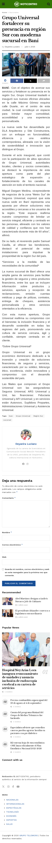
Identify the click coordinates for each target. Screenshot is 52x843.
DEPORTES (11, 820)
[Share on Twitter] (30, 81)
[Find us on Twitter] (3, 786)
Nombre (7, 532)
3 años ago (22, 605)
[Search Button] (48, 4)
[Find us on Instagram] (8, 786)
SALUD (9, 824)
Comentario (9, 498)
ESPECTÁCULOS (13, 808)
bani (11, 416)
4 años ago (22, 617)
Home (4, 12)
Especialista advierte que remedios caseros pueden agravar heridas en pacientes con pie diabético (27, 730)
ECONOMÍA (11, 816)
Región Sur (38, 416)
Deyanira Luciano (12, 47)
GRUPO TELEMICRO (28, 835)
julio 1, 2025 (30, 47)
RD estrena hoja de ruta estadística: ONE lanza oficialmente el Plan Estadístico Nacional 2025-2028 (27, 746)
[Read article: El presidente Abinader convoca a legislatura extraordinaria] (7, 613)
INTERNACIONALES (15, 804)
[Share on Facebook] (16, 81)
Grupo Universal (23, 416)
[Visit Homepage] (26, 4)
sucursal (7, 420)
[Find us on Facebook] (13, 786)
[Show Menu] (3, 4)
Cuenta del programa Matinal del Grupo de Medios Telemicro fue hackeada (26, 715)
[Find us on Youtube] (18, 786)
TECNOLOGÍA (12, 812)
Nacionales (14, 12)
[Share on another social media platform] (44, 81)
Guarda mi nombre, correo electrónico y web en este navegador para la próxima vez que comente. (27, 572)
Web (4, 557)
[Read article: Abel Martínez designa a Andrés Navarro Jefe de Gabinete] (7, 601)
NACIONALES (12, 800)
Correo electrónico (12, 544)
